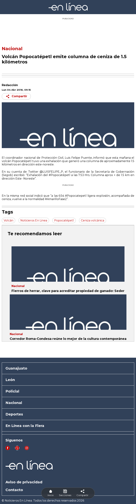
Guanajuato (16, 368)
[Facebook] (7, 449)
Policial (12, 391)
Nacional (12, 48)
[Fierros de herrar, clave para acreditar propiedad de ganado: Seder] (68, 264)
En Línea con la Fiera (24, 426)
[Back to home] (68, 9)
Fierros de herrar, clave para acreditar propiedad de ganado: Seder (68, 291)
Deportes (14, 414)
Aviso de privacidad (23, 482)
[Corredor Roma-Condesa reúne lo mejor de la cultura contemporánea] (68, 312)
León (10, 380)
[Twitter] (17, 449)
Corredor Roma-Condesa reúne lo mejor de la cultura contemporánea (68, 339)
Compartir (19, 96)
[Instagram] (27, 449)
